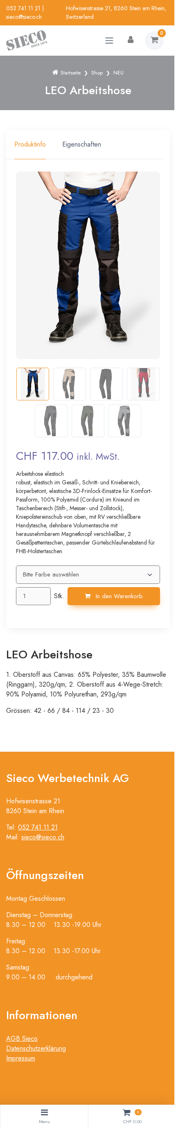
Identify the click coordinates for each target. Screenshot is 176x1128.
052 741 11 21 (23, 8)
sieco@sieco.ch (24, 17)
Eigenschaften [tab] (81, 144)
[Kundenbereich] (130, 40)
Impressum (20, 1058)
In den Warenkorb (118, 596)
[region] (88, 144)
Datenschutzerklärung (36, 1048)
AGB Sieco (22, 1038)
